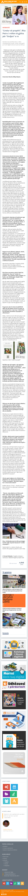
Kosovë (6, 863)
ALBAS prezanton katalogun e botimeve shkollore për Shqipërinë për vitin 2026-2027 (12, 610)
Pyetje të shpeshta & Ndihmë (10, 850)
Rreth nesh (5, 856)
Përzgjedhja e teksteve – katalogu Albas (12, 627)
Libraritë (5, 860)
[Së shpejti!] (14, 787)
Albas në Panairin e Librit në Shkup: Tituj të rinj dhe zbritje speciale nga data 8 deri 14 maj (12, 591)
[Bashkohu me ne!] (6, 801)
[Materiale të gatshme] (6, 787)
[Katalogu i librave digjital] (6, 794)
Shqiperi (6, 862)
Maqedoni (6, 865)
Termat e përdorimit (8, 848)
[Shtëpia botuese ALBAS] (14, 801)
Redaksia (5, 846)
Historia (5, 858)
